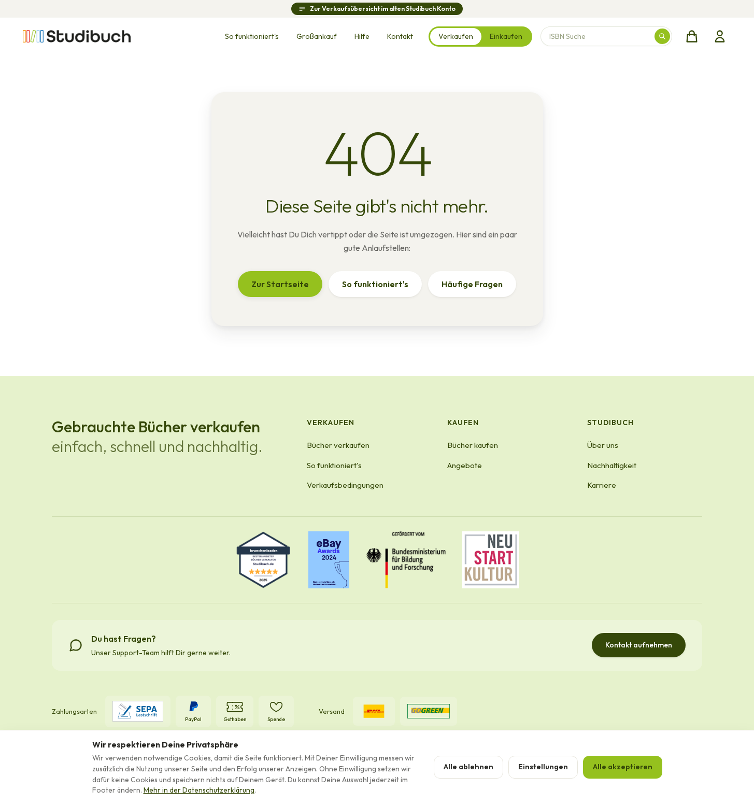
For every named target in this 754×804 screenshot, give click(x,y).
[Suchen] (662, 36)
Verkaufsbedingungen (345, 485)
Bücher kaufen (472, 445)
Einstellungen (543, 766)
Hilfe (361, 36)
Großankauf (316, 36)
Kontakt (400, 36)
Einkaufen (506, 36)
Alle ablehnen (468, 766)
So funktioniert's (252, 36)
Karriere (601, 485)
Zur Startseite (280, 284)
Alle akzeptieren (622, 766)
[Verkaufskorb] (691, 36)
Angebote (464, 465)
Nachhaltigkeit (611, 465)
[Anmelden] (719, 36)
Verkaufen (455, 36)
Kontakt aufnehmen (638, 645)
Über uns (602, 445)
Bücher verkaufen (338, 445)
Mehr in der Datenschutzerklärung (199, 790)
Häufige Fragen (472, 284)
